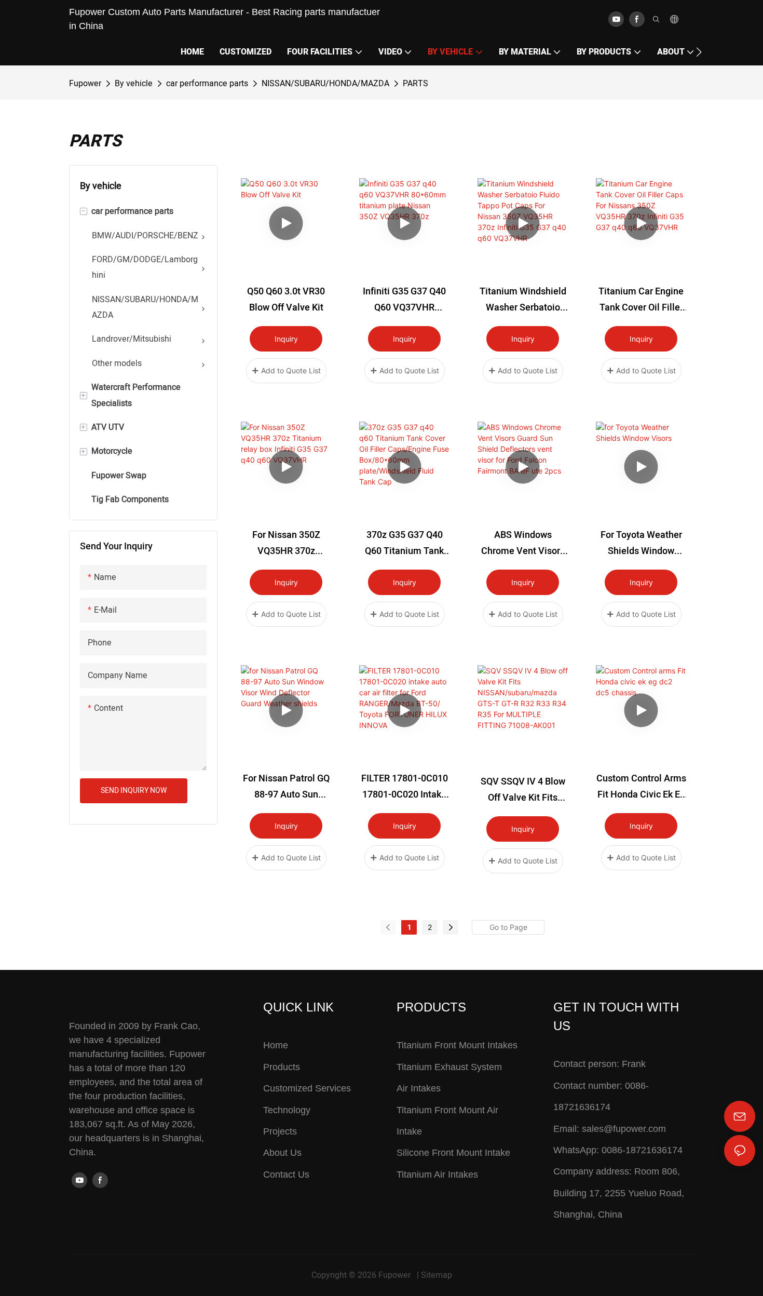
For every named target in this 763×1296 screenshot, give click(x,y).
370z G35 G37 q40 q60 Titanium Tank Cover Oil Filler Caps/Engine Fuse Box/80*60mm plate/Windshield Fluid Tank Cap (404, 543)
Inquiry (286, 338)
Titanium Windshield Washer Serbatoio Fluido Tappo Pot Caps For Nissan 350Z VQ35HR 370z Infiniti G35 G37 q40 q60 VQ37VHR (523, 300)
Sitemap (436, 1275)
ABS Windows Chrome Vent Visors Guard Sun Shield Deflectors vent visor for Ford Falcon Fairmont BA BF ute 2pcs (523, 543)
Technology (286, 1110)
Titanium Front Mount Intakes (457, 1045)
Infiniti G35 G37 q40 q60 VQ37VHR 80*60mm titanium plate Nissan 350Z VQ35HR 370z (404, 300)
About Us (282, 1153)
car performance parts (207, 83)
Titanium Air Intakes (437, 1174)
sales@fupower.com (624, 1129)
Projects (280, 1131)
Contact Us (286, 1174)
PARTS (415, 83)
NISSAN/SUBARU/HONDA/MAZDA (325, 83)
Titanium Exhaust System (449, 1067)
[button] (699, 52)
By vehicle (134, 83)
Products (281, 1067)
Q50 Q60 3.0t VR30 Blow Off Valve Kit (286, 300)
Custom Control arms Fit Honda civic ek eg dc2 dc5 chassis (641, 787)
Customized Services (307, 1088)
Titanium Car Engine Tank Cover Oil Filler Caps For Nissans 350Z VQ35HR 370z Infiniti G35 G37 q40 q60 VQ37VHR (641, 300)
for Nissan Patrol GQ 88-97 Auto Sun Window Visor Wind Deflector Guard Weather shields (286, 787)
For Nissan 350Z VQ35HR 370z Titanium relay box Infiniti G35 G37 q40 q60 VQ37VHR (286, 543)
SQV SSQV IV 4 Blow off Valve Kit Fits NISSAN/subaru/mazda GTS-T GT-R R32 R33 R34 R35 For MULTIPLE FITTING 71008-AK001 (523, 790)
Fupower (85, 83)
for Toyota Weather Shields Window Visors (641, 543)
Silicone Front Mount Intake (453, 1153)
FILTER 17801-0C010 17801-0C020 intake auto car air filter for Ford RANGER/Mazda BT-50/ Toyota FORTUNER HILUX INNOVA (404, 787)
